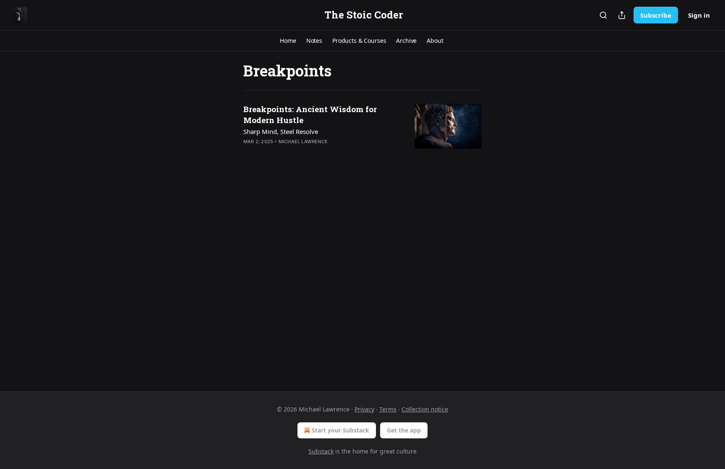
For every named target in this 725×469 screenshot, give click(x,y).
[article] (362, 130)
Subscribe (655, 15)
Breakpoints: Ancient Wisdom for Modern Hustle (310, 114)
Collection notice (425, 409)
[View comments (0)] (297, 152)
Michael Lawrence (303, 141)
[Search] (603, 15)
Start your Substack (340, 430)
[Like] (248, 152)
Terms (387, 409)
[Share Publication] (621, 15)
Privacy (364, 409)
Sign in (699, 15)
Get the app (404, 430)
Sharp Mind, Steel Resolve (280, 131)
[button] (288, 41)
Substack (321, 451)
